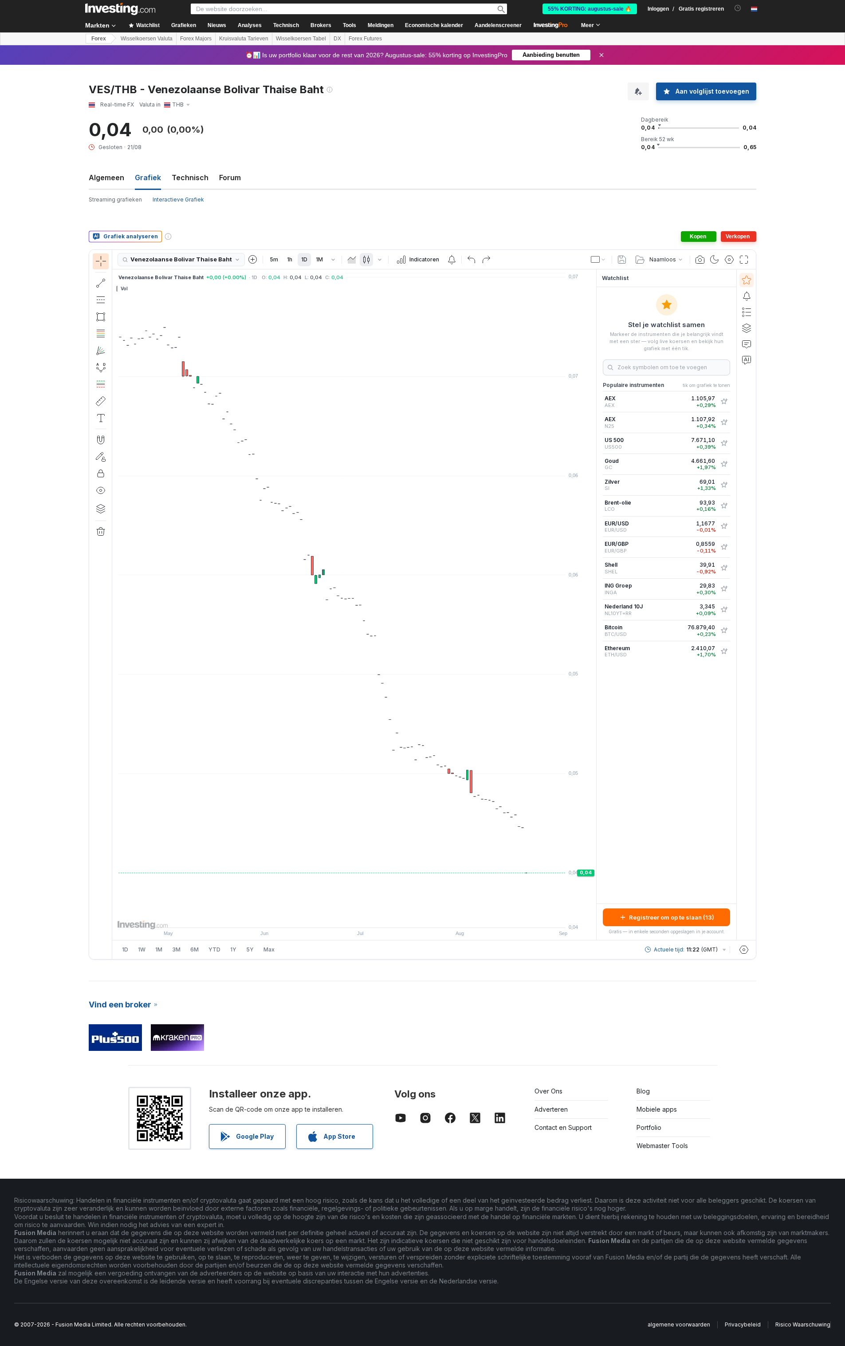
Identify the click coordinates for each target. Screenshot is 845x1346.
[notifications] (738, 8)
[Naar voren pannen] (366, 916)
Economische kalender (434, 25)
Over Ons (548, 1091)
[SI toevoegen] (724, 485)
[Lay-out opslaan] (622, 259)
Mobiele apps (657, 1109)
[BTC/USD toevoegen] (724, 630)
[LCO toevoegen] (724, 506)
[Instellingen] (744, 949)
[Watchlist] (746, 280)
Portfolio (649, 1127)
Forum (230, 177)
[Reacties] (746, 344)
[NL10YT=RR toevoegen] (724, 610)
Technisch (190, 177)
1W (141, 949)
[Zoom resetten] (378, 916)
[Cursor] (101, 261)
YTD (214, 949)
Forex (98, 39)
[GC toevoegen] (724, 464)
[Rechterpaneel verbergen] (593, 605)
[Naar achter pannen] (354, 916)
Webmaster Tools (662, 1145)
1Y (233, 949)
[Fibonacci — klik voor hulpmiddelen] (101, 334)
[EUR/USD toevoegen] (724, 526)
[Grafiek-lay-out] (598, 259)
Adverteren (551, 1109)
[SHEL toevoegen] (724, 568)
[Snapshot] (700, 259)
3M (176, 949)
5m (274, 259)
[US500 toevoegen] (724, 443)
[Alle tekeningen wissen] (101, 532)
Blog (643, 1091)
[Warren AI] (746, 360)
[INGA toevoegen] (724, 589)
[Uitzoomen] (330, 916)
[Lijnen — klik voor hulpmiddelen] (101, 283)
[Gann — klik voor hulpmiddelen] (101, 351)
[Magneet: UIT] (101, 440)
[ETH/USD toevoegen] (724, 651)
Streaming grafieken (115, 199)
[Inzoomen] (342, 916)
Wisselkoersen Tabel (301, 39)
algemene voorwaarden (679, 1324)
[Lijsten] (746, 312)
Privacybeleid (743, 1324)
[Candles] (366, 259)
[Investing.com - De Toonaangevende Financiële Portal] (120, 9)
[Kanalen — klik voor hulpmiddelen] (101, 300)
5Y (250, 949)
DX (337, 39)
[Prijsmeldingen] (451, 259)
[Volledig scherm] (744, 259)
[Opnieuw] (486, 259)
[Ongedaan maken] (471, 259)
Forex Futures (365, 39)
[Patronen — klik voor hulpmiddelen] (101, 367)
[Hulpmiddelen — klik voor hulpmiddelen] (101, 401)
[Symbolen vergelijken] (252, 259)
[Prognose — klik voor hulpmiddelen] (101, 384)
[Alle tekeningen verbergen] (101, 490)
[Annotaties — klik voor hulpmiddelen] (101, 418)
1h (289, 259)
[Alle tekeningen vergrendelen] (101, 474)
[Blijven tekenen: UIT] (101, 457)
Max (269, 949)
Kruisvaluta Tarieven (243, 39)
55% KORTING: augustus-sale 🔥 (590, 9)
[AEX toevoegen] (724, 401)
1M (319, 259)
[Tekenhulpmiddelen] (115, 604)
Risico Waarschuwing (802, 1324)
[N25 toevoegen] (724, 422)
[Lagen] (100, 508)
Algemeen (106, 177)
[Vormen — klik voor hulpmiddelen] (101, 317)
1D (304, 259)
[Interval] (333, 259)
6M (194, 949)
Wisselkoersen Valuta (147, 39)
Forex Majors (196, 39)
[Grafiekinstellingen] (729, 259)
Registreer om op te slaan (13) (671, 917)
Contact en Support (563, 1127)
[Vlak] (351, 259)
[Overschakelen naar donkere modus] (714, 259)
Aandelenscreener (498, 25)
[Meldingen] (746, 296)
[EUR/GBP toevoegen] (724, 547)
